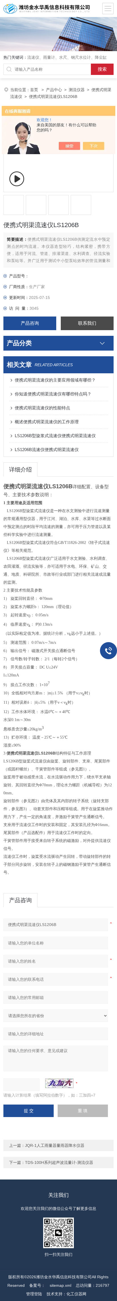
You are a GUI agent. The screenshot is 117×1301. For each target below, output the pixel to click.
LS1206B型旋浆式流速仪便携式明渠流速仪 (55, 435)
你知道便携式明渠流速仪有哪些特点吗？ (53, 393)
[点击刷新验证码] (59, 1083)
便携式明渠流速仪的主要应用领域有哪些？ (55, 380)
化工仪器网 (76, 1294)
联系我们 (87, 323)
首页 (34, 89)
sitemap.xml (60, 1285)
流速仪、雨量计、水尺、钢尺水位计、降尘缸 (67, 57)
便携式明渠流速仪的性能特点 (42, 407)
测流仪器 (77, 89)
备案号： (37, 1285)
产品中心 (54, 89)
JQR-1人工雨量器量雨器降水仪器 (54, 1145)
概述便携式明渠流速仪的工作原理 (47, 421)
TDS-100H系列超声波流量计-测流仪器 (59, 1162)
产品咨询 (30, 323)
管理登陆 (34, 1294)
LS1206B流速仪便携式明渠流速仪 (47, 449)
